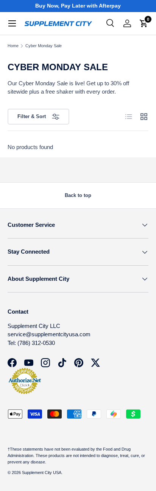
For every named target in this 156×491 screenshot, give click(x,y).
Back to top (78, 195)
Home (13, 46)
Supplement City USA (41, 472)
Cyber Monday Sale (43, 46)
